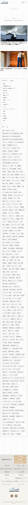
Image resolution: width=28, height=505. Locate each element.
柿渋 (13, 177)
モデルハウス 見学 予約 (15, 363)
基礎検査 (18, 186)
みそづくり (22, 174)
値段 (17, 171)
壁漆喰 (12, 324)
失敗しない (5, 330)
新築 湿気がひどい (6, 430)
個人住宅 (21, 171)
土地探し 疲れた (20, 372)
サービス (4, 142)
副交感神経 (19, 433)
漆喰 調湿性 (5, 283)
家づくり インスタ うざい (7, 369)
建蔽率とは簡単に (6, 380)
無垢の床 (4, 156)
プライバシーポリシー (6, 148)
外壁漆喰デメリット (19, 416)
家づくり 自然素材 (12, 372)
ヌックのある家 (5, 336)
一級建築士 (5, 248)
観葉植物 (9, 263)
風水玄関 (14, 263)
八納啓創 (9, 221)
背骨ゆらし (13, 433)
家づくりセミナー (15, 221)
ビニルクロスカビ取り (6, 274)
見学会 (4, 207)
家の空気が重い (21, 404)
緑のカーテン (12, 336)
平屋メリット (5, 215)
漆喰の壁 (11, 260)
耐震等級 (11, 245)
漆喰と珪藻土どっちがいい (7, 286)
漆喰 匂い (19, 301)
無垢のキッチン (5, 201)
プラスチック (16, 207)
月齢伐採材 (11, 183)
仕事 (4, 111)
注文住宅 (5, 90)
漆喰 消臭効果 (5, 301)
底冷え (4, 265)
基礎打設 (4, 189)
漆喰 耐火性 (5, 277)
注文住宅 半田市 (16, 295)
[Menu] (25, 2)
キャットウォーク (15, 204)
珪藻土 (12, 165)
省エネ (4, 102)
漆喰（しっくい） (7, 99)
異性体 (4, 260)
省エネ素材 (20, 280)
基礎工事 (4, 186)
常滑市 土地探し (6, 386)
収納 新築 (16, 392)
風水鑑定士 (5, 263)
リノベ (4, 227)
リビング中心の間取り (6, 313)
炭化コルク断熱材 (18, 321)
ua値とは (20, 395)
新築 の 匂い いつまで (6, 413)
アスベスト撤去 (17, 230)
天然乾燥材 (16, 151)
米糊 (13, 419)
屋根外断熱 (5, 195)
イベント (5, 106)
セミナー (4, 221)
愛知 (3, 130)
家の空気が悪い (14, 404)
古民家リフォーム (6, 165)
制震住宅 (13, 313)
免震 (13, 268)
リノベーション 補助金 (7, 295)
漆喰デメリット (21, 316)
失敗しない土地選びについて (9, 88)
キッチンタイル (12, 201)
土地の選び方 (15, 389)
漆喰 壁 (18, 274)
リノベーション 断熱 (17, 292)
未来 (10, 333)
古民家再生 (5, 198)
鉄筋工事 (14, 186)
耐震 (10, 268)
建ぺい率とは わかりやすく (19, 377)
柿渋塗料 (22, 295)
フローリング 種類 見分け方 (7, 425)
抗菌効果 (17, 218)
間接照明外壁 (18, 336)
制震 (3, 224)
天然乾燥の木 (17, 245)
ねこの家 (8, 204)
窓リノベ (9, 251)
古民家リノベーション (6, 154)
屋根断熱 (19, 165)
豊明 (3, 183)
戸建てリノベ (20, 310)
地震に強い (11, 209)
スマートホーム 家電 (17, 401)
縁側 (3, 254)
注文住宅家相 (18, 354)
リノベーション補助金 (6, 310)
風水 (15, 260)
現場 (4, 83)
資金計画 (5, 97)
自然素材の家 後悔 (6, 345)
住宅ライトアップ (6, 339)
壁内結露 (17, 330)
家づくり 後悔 (13, 366)
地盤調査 (22, 207)
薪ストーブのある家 (6, 242)
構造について (6, 95)
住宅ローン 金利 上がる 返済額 (8, 410)
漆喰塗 (21, 204)
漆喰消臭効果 (5, 327)
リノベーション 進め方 (16, 298)
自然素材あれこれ (7, 86)
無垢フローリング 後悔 (20, 422)
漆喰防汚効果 (11, 327)
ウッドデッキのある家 (15, 242)
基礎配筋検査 (12, 407)
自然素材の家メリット (15, 345)
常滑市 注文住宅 (17, 425)
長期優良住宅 (13, 319)
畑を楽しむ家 (14, 236)
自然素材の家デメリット (7, 348)
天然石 (4, 204)
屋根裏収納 (10, 198)
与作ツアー (13, 218)
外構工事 (14, 189)
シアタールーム (9, 207)
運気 (19, 260)
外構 (6, 183)
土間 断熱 (4, 433)
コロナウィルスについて (18, 195)
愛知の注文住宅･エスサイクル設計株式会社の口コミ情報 (13, 133)
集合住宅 (4, 174)
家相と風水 (14, 227)
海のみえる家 (5, 209)
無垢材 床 (10, 342)
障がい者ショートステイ (17, 159)
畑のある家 (9, 236)
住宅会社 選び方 (17, 360)
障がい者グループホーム (7, 159)
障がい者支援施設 (13, 168)
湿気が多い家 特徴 (13, 428)
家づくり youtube (16, 369)
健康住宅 (17, 268)
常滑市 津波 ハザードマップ (7, 377)
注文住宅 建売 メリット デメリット (18, 357)
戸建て (8, 307)
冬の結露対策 (18, 327)
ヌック (17, 333)
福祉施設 (5, 118)
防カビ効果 (13, 339)
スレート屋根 (12, 233)
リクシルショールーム (15, 180)
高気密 (8, 271)
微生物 (8, 316)
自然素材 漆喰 (12, 301)
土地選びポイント (14, 395)
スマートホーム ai (6, 404)
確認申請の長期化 (19, 248)
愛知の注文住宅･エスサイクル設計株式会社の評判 (11, 136)
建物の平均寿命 (11, 351)
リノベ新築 (5, 342)
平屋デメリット (12, 215)
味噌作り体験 (14, 154)
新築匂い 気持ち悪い (6, 383)
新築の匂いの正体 (15, 413)
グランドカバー (11, 212)
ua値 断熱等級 (12, 398)
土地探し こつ (14, 383)
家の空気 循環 (5, 407)
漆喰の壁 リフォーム (12, 280)
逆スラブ (9, 186)
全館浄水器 (5, 212)
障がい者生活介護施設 (6, 162)
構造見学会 (10, 195)
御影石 (4, 321)
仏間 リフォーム (14, 304)
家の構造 (17, 351)
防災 (19, 224)
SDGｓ (22, 215)
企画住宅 (9, 171)
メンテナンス (9, 156)
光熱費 (4, 271)
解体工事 (8, 180)
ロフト (15, 198)
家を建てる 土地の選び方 (7, 392)
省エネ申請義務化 (11, 248)
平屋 (4, 120)
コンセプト (13, 130)
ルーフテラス (22, 177)
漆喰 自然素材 (12, 289)
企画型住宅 (14, 148)
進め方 (4, 307)
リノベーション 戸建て (7, 292)
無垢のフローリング (6, 324)
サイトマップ (21, 484)
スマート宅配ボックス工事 (7, 192)
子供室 (16, 209)
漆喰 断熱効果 (12, 277)
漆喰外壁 (13, 274)
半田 (23, 186)
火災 (7, 260)
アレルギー (17, 254)
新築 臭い (22, 380)
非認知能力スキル (6, 257)
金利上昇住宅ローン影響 (17, 348)
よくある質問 (9, 142)
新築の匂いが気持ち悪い (19, 410)
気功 (8, 433)
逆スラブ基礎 (20, 263)
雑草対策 (17, 212)
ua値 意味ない (5, 398)
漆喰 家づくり (5, 372)
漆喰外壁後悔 (12, 416)
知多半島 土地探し (14, 386)
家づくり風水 (5, 354)
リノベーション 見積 (6, 298)
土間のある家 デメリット (15, 430)
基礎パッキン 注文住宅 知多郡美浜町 (10, 239)
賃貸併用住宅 (13, 307)
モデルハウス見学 (6, 363)
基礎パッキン (19, 319)
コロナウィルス (16, 156)
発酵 (22, 218)
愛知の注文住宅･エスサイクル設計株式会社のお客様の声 (13, 139)
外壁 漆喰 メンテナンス (7, 419)
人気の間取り (5, 268)
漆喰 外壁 (18, 277)
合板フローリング (6, 218)
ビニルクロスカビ (14, 271)
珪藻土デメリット (17, 286)
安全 (8, 174)
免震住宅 (4, 316)
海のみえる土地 (5, 245)
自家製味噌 (17, 174)
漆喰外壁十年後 (5, 416)
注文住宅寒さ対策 (16, 342)
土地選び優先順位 (6, 395)
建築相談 (17, 215)
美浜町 (22, 233)
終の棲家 (8, 265)
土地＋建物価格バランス (7, 389)
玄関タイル (19, 201)
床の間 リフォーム (6, 304)
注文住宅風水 (11, 354)
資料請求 (4, 145)
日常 (4, 113)
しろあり (17, 233)
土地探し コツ (5, 374)
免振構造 (7, 224)
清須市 (12, 174)
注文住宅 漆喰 (5, 289)
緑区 (21, 221)
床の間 (4, 180)
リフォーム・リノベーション (9, 109)
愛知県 (17, 177)
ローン (18, 307)
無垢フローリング (15, 162)
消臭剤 (17, 257)
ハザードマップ (13, 224)
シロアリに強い (17, 183)
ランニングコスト (6, 319)
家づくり (4, 251)
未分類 (4, 115)
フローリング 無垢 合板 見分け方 (8, 422)
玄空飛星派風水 (21, 227)
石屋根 (4, 177)
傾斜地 (13, 171)
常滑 (18, 148)
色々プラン (5, 93)
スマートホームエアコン (7, 401)
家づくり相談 (5, 230)
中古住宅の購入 (5, 233)
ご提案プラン (6, 104)
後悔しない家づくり (9, 254)
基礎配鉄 (22, 180)
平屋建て (19, 168)
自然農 (4, 236)
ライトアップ (19, 251)
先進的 (22, 224)
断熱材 (22, 307)
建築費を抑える (21, 209)
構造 (19, 198)
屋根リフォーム (5, 168)
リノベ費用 (14, 310)
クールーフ (9, 177)
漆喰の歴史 (17, 324)
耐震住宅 (18, 313)
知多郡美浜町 (21, 236)
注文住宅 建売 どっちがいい (7, 360)
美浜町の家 (11, 230)
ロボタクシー (5, 333)
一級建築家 (13, 257)
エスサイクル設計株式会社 (18, 142)
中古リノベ (22, 339)
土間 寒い (23, 430)
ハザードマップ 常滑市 (13, 374)
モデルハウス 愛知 (6, 366)
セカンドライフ (14, 265)
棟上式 (20, 192)
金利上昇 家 (5, 351)
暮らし (13, 333)
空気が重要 (10, 151)
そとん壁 (20, 154)
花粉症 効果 (19, 289)
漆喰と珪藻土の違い (12, 283)
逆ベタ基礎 (9, 189)
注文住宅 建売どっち (6, 357)
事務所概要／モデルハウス (12, 145)
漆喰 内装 (5, 280)
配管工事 (15, 192)
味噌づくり (9, 227)
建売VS (23, 354)
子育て (20, 265)
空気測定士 (5, 151)
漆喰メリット (14, 316)
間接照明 (14, 251)
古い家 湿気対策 (21, 428)
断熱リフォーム (11, 330)
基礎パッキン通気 (10, 321)
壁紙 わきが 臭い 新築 (14, 380)
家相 (17, 339)
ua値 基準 (18, 398)
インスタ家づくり (21, 366)
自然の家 (4, 171)
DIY (15, 165)
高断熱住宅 (22, 268)
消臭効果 (22, 257)
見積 (20, 304)
